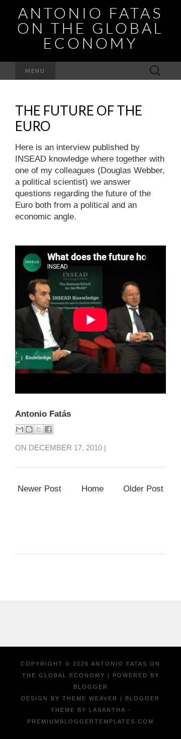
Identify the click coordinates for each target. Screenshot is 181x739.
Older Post (143, 489)
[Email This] (20, 429)
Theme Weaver (90, 698)
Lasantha (107, 710)
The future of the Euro (78, 118)
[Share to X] (39, 429)
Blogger (90, 687)
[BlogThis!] (29, 429)
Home (92, 489)
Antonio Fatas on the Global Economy (90, 28)
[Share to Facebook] (48, 429)
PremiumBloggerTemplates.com (90, 721)
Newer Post (39, 489)
